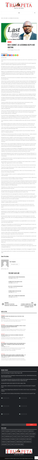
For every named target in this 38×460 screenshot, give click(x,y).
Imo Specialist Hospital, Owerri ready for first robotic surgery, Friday (13, 383)
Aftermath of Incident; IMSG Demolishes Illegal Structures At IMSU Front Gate (12, 317)
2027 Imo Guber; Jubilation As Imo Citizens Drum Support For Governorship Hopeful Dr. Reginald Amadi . (18, 386)
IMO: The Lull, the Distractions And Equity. (15, 286)
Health (3, 436)
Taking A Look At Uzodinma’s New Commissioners (16, 295)
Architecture (13, 431)
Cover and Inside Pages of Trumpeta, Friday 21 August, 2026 (11, 372)
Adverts (3, 431)
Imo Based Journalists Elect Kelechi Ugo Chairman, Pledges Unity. (12, 335)
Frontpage (22, 433)
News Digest (27, 436)
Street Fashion (28, 439)
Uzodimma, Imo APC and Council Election (15, 281)
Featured (17, 433)
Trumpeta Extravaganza (11, 441)
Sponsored (13, 439)
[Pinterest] (10, 55)
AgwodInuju (8, 431)
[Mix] (14, 55)
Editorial (9, 433)
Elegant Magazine (25, 458)
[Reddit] (6, 55)
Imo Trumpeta (11, 49)
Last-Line (14, 436)
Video (9, 444)
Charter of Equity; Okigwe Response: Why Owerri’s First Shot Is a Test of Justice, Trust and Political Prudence (18, 390)
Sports (17, 439)
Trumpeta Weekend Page (27, 441)
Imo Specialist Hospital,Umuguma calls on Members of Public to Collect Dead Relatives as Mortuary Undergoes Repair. (13, 326)
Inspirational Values (8, 436)
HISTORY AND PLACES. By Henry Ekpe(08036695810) (16, 277)
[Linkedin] (8, 55)
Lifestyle (19, 436)
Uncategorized (4, 444)
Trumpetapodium (19, 441)
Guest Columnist (32, 433)
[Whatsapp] (16, 55)
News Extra (3, 315)
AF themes (31, 458)
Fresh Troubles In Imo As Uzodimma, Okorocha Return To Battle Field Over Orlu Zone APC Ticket (18, 393)
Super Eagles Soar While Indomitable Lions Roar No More (11, 304)
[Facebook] (2, 55)
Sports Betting (22, 439)
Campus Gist (25, 431)
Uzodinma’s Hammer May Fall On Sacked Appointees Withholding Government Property (27, 304)
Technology (4, 441)
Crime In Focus (31, 431)
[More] (17, 55)
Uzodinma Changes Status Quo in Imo (14, 291)
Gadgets (27, 433)
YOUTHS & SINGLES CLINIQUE (19, 444)
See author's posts (14, 264)
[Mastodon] (12, 55)
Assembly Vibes (19, 431)
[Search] (34, 12)
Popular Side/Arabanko (6, 439)
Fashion (13, 433)
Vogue (12, 444)
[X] (4, 55)
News (23, 436)
